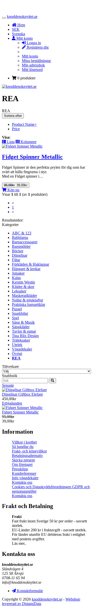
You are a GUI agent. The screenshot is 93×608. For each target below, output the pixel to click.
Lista (10, 142)
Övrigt (17, 354)
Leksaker (19, 291)
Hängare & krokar (26, 269)
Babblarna (20, 237)
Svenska (18, 34)
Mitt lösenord (32, 69)
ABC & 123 (21, 233)
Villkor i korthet (24, 442)
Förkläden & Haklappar (30, 264)
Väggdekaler (22, 349)
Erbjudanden (12, 403)
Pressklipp (20, 469)
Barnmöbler (21, 246)
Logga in (33, 43)
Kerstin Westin (23, 282)
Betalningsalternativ (27, 455)
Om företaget (22, 464)
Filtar (16, 260)
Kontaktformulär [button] (29, 591)
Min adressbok (33, 65)
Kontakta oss (22, 482)
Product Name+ (24, 124)
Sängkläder (21, 327)
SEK (16, 29)
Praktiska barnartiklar (28, 304)
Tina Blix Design (25, 336)
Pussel (17, 309)
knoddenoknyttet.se (22, 16)
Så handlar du (22, 447)
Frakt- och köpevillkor (29, 451)
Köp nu (12, 190)
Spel (15, 318)
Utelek (17, 345)
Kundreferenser (24, 473)
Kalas (16, 278)
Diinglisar (19, 255)
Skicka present (23, 460)
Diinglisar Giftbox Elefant (22, 394)
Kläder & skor (23, 287)
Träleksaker (21, 340)
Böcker (17, 251)
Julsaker (18, 273)
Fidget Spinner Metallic (20, 412)
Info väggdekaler (25, 478)
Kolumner (28, 142)
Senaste (8, 385)
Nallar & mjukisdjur (27, 300)
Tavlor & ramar (24, 331)
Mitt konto (30, 56)
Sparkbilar (20, 313)
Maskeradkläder (24, 295)
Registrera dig (37, 47)
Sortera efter (13, 116)
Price (16, 129)
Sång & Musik (23, 322)
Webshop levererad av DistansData (41, 601)
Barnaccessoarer (24, 242)
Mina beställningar (36, 61)
